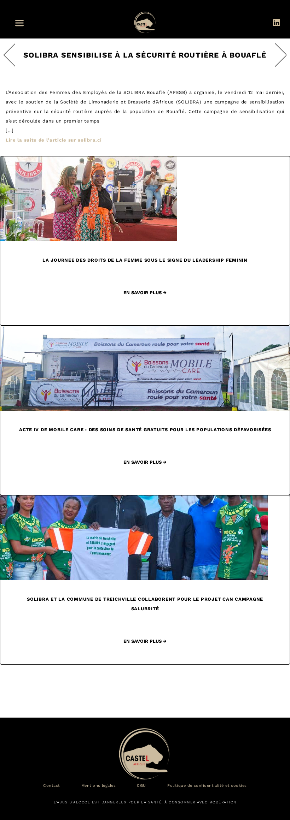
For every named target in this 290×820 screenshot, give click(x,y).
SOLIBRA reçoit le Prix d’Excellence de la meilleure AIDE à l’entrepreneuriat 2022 (9, 55)
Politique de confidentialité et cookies (207, 786)
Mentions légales (98, 786)
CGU (141, 786)
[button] (21, 23)
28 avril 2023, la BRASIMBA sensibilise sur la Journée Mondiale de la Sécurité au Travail (280, 55)
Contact (51, 786)
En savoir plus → (145, 292)
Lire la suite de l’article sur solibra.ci (54, 140)
